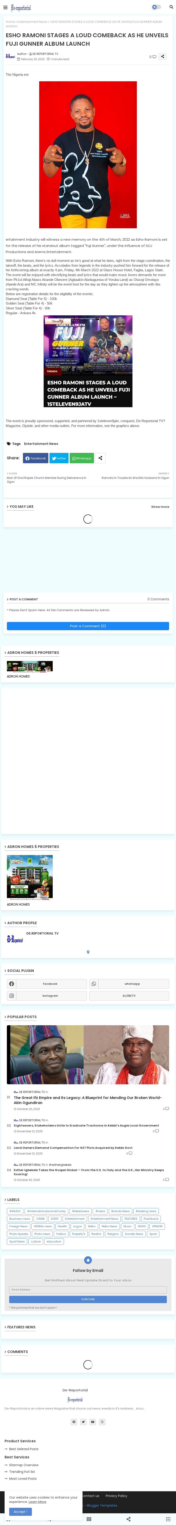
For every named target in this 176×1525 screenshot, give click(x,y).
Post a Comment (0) (88, 626)
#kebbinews (80, 1211)
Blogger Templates (102, 1505)
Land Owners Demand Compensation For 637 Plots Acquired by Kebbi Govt (73, 1148)
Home (10, 22)
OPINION (157, 1226)
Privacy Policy (116, 1496)
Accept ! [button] (20, 1511)
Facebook (38, 458)
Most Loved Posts (23, 1478)
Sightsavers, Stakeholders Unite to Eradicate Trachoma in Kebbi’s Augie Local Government (86, 1126)
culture (36, 1241)
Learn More (37, 1502)
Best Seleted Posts (23, 1449)
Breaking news (146, 1211)
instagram (50, 996)
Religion (113, 1234)
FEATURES (131, 1219)
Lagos (77, 1226)
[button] (171, 6)
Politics (61, 1234)
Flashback (151, 1219)
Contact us (90, 1496)
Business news (19, 1219)
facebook (50, 984)
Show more (160, 507)
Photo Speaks (18, 1234)
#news (100, 1211)
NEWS (142, 1226)
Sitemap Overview (23, 1465)
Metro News (109, 1226)
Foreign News (18, 1226)
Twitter (61, 458)
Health (62, 1226)
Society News (134, 1234)
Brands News (120, 1211)
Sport (153, 1234)
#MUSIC (15, 1211)
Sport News (17, 1241)
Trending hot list (22, 1471)
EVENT (55, 1219)
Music (128, 1226)
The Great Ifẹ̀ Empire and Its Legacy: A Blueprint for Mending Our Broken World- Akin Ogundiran (88, 1100)
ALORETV (129, 996)
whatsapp (132, 984)
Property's (78, 1234)
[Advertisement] (39, 561)
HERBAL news (43, 1226)
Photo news (42, 1234)
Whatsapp (83, 458)
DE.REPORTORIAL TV (42, 933)
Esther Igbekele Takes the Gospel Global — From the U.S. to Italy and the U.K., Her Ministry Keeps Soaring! (89, 1172)
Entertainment (75, 1219)
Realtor (96, 1234)
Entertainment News (32, 22)
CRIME (40, 1219)
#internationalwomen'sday (46, 1211)
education (54, 1241)
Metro (92, 1226)
